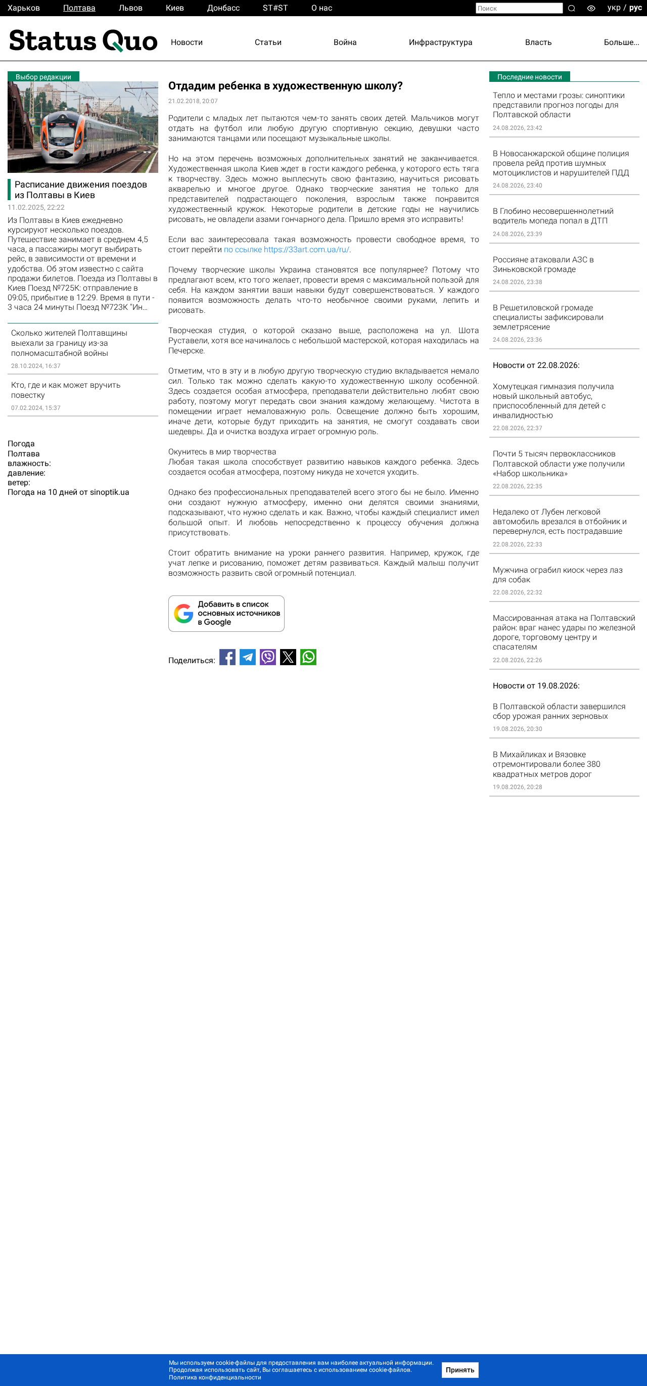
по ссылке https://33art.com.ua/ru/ (286, 249)
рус (635, 7)
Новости (187, 42)
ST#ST (275, 8)
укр (614, 7)
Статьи (268, 42)
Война (345, 42)
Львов (131, 8)
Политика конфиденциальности (215, 1377)
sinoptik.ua (109, 492)
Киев (175, 8)
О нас (321, 8)
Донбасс (223, 8)
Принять (460, 1370)
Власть (538, 42)
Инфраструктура (441, 42)
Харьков (24, 8)
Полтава (79, 8)
